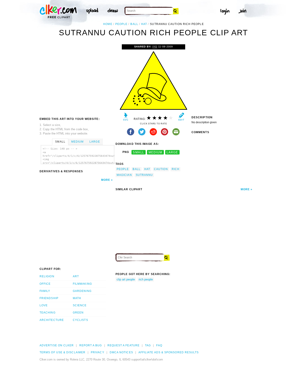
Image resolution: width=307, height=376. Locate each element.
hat (144, 24)
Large (94, 141)
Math (77, 298)
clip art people (126, 279)
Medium (77, 141)
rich (175, 169)
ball (134, 24)
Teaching (48, 312)
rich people (146, 279)
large (172, 152)
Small (60, 141)
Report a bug (90, 345)
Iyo (154, 46)
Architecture (52, 320)
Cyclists (80, 320)
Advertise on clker (57, 345)
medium (155, 152)
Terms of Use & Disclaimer (62, 352)
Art (76, 276)
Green (78, 312)
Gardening (82, 291)
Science (80, 305)
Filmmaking (82, 283)
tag (148, 345)
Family (45, 291)
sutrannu (144, 175)
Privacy (97, 352)
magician (124, 175)
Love (44, 305)
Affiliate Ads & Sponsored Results (168, 352)
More (105, 179)
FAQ (159, 345)
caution (161, 169)
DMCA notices (121, 352)
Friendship (49, 298)
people (121, 24)
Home (107, 24)
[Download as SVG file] (126, 118)
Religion (47, 276)
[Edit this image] (181, 118)
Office (45, 283)
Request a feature (123, 345)
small (138, 152)
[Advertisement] (77, 78)
